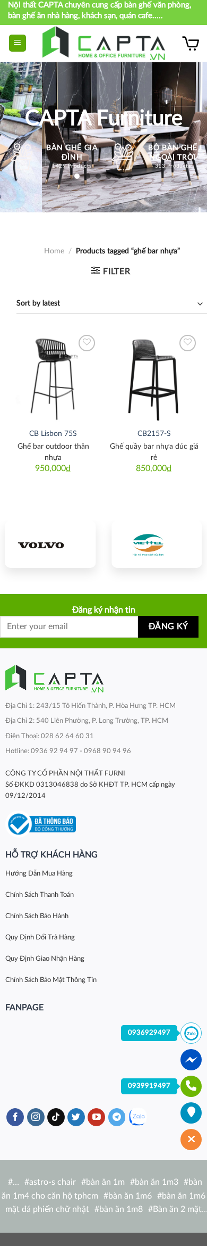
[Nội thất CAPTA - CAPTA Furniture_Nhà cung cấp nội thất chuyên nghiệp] (103, 43)
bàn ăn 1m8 (121, 1209)
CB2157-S (154, 434)
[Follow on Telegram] (117, 1117)
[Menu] (18, 43)
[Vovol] (50, 544)
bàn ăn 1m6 (130, 1196)
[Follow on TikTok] (56, 1117)
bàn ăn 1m (105, 1182)
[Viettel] (156, 544)
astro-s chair (52, 1182)
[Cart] (190, 43)
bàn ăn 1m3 (156, 1182)
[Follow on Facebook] (15, 1117)
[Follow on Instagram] (36, 1117)
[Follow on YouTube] (96, 1117)
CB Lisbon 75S (53, 434)
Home (54, 251)
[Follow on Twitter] (76, 1117)
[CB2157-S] (154, 377)
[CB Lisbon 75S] (53, 377)
